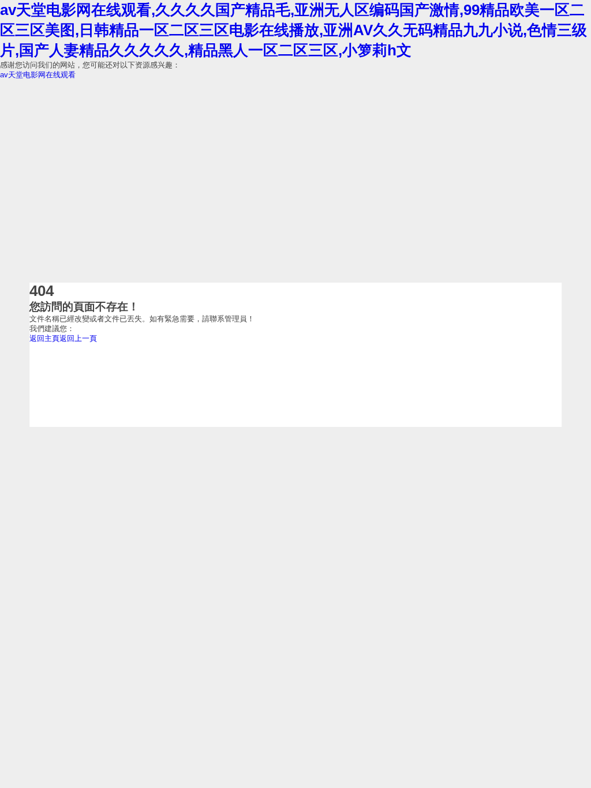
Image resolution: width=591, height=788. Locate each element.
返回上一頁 (78, 338)
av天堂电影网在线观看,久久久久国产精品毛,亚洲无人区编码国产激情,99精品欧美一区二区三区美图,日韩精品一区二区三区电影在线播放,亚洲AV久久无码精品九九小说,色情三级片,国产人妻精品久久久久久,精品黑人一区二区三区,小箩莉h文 (293, 30)
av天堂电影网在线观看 (38, 74)
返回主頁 (44, 338)
